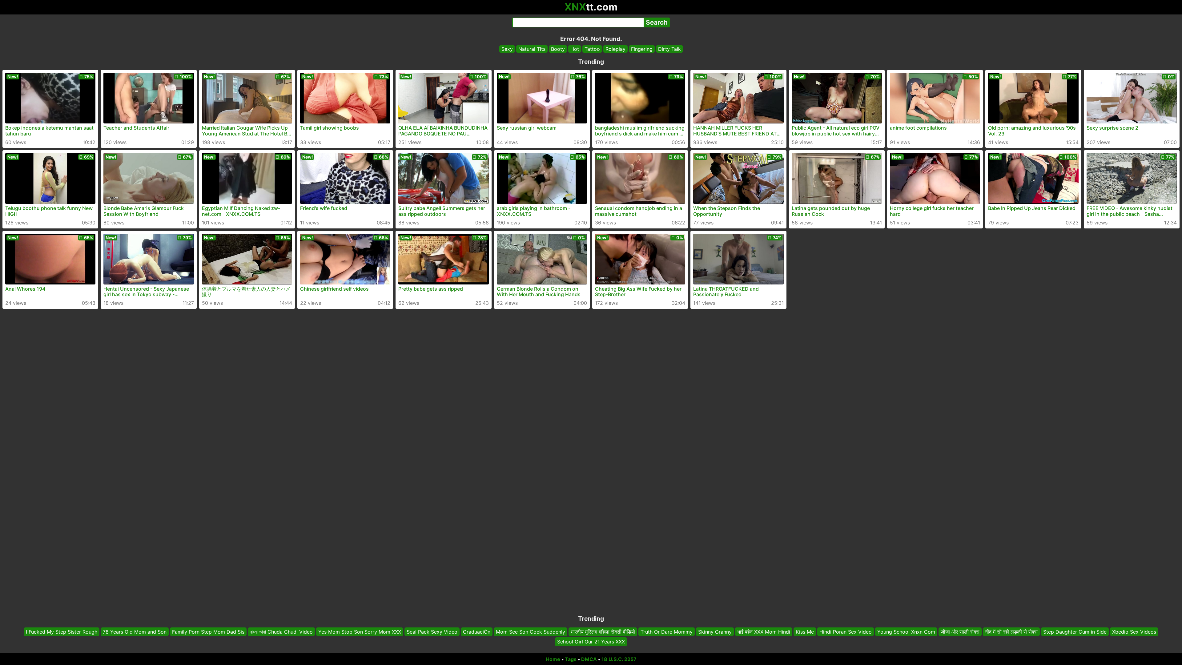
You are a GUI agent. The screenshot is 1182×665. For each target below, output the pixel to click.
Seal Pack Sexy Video (432, 632)
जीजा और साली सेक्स (960, 632)
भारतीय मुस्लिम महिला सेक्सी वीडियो (603, 632)
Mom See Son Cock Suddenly (530, 632)
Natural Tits (531, 49)
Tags (571, 659)
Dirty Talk (669, 49)
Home (553, 659)
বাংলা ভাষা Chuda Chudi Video (281, 632)
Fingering (642, 49)
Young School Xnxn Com (906, 632)
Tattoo (592, 49)
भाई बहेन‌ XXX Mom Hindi (763, 632)
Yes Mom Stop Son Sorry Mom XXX (359, 632)
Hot (574, 49)
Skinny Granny (715, 632)
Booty (558, 49)
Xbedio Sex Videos (1134, 632)
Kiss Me (805, 632)
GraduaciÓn (476, 632)
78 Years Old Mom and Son (135, 632)
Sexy (507, 49)
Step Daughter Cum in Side (1075, 632)
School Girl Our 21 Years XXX (591, 642)
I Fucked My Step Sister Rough (61, 632)
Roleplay (615, 49)
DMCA (589, 659)
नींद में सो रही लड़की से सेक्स (1011, 632)
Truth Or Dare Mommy (667, 632)
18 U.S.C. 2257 (619, 659)
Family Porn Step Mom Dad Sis (208, 632)
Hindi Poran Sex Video (845, 632)
